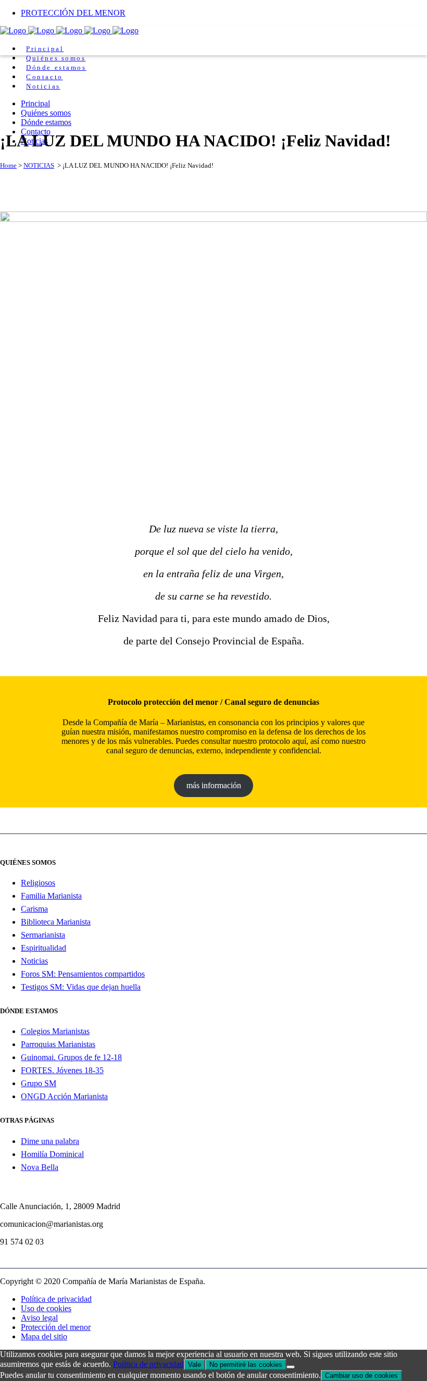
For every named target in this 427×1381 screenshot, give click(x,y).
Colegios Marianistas (55, 1031)
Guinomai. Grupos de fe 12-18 (71, 1057)
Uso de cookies (46, 1308)
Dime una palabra (50, 1141)
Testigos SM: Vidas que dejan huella (81, 986)
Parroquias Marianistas (58, 1044)
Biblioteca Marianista (56, 921)
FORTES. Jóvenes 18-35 (62, 1070)
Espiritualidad (43, 947)
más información (213, 785)
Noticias (34, 960)
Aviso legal (39, 1317)
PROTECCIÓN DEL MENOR (73, 12)
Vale (194, 1364)
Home (8, 165)
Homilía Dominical (52, 1154)
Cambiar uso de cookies (361, 1375)
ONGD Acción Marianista (64, 1096)
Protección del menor (56, 1327)
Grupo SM (38, 1083)
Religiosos (38, 882)
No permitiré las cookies (245, 1364)
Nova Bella (39, 1167)
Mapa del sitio (44, 1336)
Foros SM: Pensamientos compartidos (83, 973)
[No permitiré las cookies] (290, 1366)
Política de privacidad (56, 1299)
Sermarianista (43, 934)
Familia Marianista (51, 895)
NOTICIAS (38, 165)
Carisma (34, 908)
